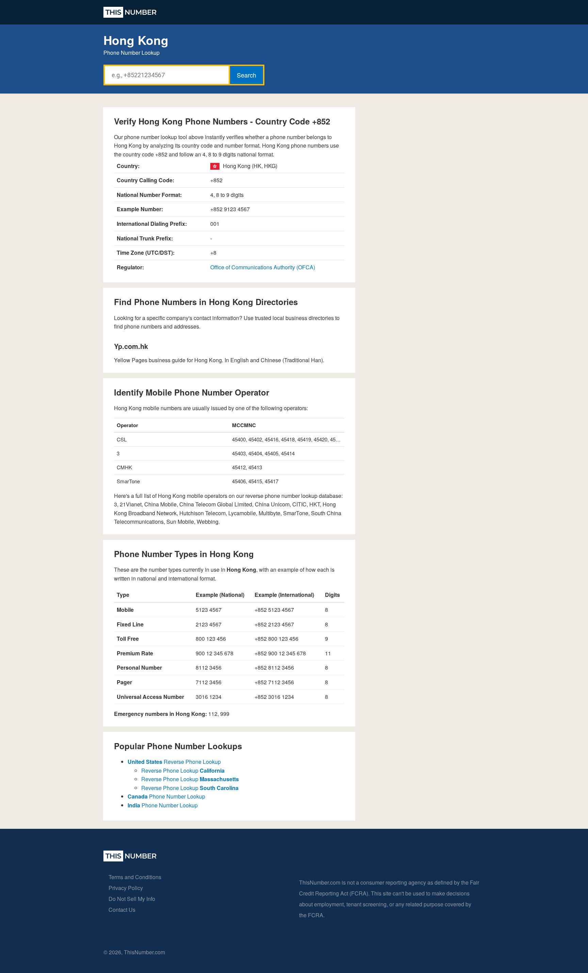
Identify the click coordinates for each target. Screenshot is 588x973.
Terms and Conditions (135, 877)
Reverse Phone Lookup (174, 762)
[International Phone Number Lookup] (130, 12)
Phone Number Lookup (166, 796)
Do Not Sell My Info (132, 899)
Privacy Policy (126, 888)
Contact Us (122, 909)
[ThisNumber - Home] (130, 859)
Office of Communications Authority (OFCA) (262, 267)
